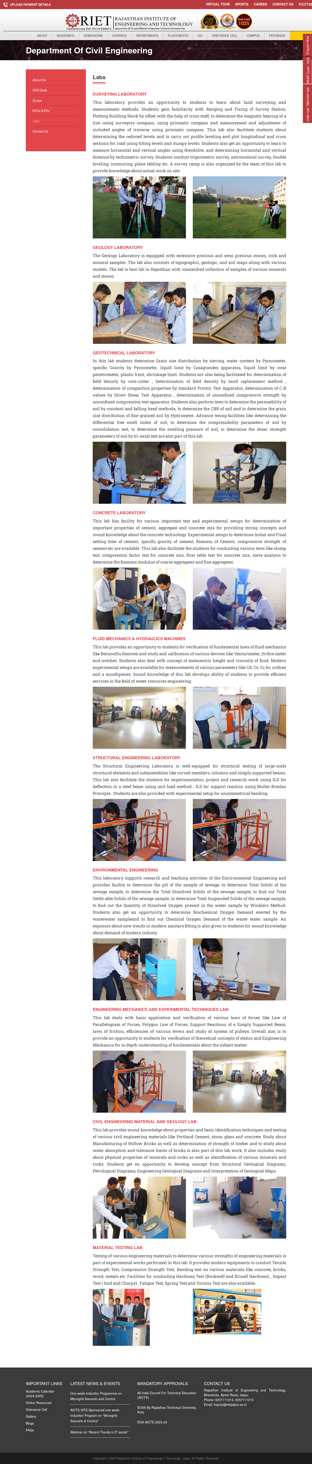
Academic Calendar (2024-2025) (40, 1393)
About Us (39, 80)
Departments (147, 35)
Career (260, 4)
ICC (200, 35)
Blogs (30, 1423)
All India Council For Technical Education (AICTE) (166, 1395)
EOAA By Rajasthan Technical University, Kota (166, 1409)
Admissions (93, 35)
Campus (253, 35)
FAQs (30, 1430)
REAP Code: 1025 (308, 70)
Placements (178, 35)
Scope (37, 100)
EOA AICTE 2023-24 (152, 1422)
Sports (241, 4)
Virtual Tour (218, 4)
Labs (36, 121)
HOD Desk (40, 90)
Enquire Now (307, 45)
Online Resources (39, 1402)
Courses (119, 35)
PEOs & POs (41, 111)
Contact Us (282, 4)
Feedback (277, 35)
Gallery (31, 1416)
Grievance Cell (225, 35)
